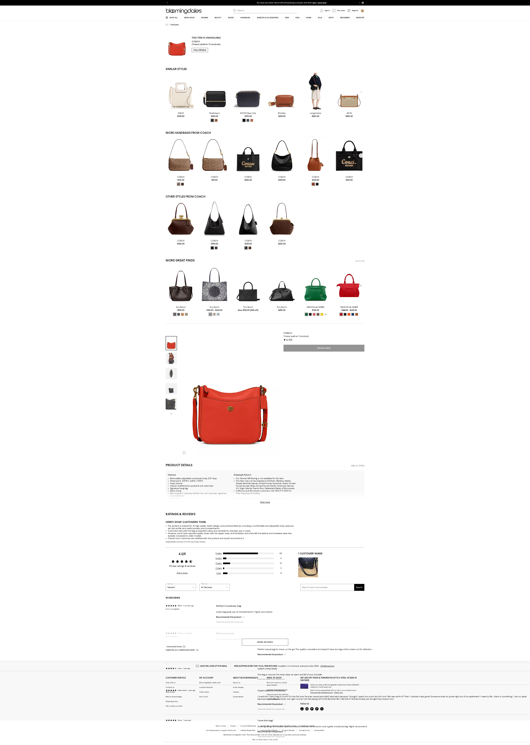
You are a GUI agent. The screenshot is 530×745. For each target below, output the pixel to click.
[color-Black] (212, 120)
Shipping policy (172, 701)
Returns (278, 499)
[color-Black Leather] (246, 248)
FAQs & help (170, 692)
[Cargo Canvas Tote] (248, 156)
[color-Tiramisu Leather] (182, 314)
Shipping (266, 499)
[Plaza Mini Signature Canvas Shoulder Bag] (181, 156)
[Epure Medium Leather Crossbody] (315, 92)
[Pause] (362, 2)
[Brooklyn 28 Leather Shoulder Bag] (248, 219)
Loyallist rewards (206, 687)
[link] (181, 114)
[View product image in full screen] (184, 452)
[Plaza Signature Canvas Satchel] (214, 156)
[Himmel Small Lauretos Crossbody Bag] (349, 92)
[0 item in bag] (362, 10)
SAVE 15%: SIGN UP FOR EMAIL (213, 666)
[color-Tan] (216, 120)
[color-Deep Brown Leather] (174, 314)
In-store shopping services (277, 690)
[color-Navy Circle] (210, 314)
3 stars (219, 563)
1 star (218, 573)
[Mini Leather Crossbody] (248, 92)
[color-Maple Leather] (249, 248)
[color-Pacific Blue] (352, 314)
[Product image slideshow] (230, 394)
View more (265, 502)
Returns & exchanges (174, 697)
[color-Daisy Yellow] (321, 314)
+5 (325, 314)
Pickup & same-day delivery (277, 694)
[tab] (171, 343)
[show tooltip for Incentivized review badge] (183, 646)
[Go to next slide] (359, 2)
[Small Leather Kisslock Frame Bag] (181, 219)
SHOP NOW (295, 3)
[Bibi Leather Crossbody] (282, 92)
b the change (238, 687)
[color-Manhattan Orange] (349, 314)
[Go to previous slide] (167, 2)
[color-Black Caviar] (310, 314)
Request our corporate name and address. (290, 735)
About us (236, 683)
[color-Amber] (313, 184)
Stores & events (273, 699)
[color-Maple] (182, 184)
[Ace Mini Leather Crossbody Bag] (214, 92)
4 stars (219, 558)
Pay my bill (203, 697)
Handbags (175, 24)
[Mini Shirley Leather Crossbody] (181, 92)
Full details (200, 50)
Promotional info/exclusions (321, 693)
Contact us (170, 687)
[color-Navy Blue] (248, 120)
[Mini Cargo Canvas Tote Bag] (349, 156)
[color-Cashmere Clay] (318, 314)
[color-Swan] (218, 314)
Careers (236, 692)
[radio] (212, 120)
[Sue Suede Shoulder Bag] (282, 219)
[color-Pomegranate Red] (341, 314)
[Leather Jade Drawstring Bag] (315, 156)
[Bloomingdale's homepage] (167, 24)
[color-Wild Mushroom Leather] (186, 314)
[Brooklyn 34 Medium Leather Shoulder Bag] (214, 219)
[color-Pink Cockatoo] (214, 314)
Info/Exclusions (327, 666)
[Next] (361, 92)
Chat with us (170, 683)
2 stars (219, 568)
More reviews (265, 642)
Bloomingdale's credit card (210, 683)
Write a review (182, 573)
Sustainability (238, 697)
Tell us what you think (174, 706)
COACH (196, 41)
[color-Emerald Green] (306, 314)
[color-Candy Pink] (314, 314)
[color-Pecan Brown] (356, 314)
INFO (287, 3)
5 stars (219, 553)
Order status (204, 692)
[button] (223, 394)
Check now (338, 693)
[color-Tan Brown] (178, 184)
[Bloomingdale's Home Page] (184, 11)
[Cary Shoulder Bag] (282, 156)
